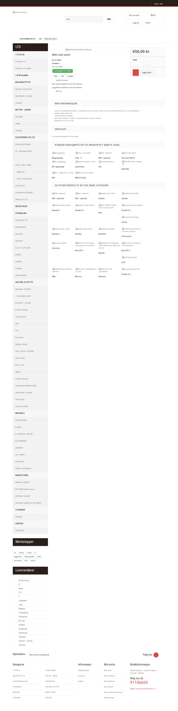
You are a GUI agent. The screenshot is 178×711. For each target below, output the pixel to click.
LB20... (123, 262)
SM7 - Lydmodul (81, 198)
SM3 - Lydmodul (104, 158)
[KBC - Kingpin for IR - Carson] (63, 173)
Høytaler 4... (56, 234)
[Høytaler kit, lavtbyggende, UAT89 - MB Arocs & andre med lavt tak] (109, 245)
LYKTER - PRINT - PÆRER (23, 165)
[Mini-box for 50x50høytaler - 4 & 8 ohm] (86, 270)
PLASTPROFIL (19, 462)
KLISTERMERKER (20, 441)
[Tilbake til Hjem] (15, 38)
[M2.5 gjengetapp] (63, 162)
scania (29, 553)
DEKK (17, 324)
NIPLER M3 (19, 234)
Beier (20, 588)
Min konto (109, 664)
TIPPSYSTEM (19, 400)
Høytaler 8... (56, 210)
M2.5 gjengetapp (58, 167)
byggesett (17, 557)
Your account (134, 15)
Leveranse (81, 676)
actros (33, 560)
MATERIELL (20, 413)
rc (35, 553)
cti (15, 553)
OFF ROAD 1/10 (20, 62)
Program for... (126, 210)
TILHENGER (20, 510)
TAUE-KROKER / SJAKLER (23, 96)
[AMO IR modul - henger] (86, 173)
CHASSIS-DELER (20, 317)
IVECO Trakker (20, 358)
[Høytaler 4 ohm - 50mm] (63, 229)
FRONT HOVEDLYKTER (24, 179)
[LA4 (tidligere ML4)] (109, 162)
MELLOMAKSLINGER (23, 296)
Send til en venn (62, 80)
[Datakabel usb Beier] (109, 229)
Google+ (70, 76)
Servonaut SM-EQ (128, 158)
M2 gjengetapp (57, 158)
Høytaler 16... (80, 210)
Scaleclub (22, 628)
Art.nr (54, 60)
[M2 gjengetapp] (63, 153)
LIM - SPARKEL (20, 455)
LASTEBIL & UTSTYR (24, 282)
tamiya (21, 553)
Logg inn (135, 23)
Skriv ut (59, 91)
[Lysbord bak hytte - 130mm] (86, 162)
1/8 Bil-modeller (21, 75)
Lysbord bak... (80, 167)
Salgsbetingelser (83, 670)
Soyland (21, 637)
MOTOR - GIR (19, 365)
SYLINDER (18, 268)
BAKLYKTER (20, 172)
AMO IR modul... (81, 178)
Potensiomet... (127, 236)
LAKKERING (19, 448)
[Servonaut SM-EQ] (133, 153)
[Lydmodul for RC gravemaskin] (109, 270)
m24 (26, 560)
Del (62, 76)
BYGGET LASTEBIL (21, 310)
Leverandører (25, 570)
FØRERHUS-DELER (21, 344)
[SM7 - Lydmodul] (86, 193)
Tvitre (56, 76)
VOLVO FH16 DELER (21, 406)
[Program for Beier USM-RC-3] (133, 205)
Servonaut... (56, 248)
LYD (40, 39)
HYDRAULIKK (20, 213)
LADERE (17, 124)
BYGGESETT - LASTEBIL (23, 303)
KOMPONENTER (20, 227)
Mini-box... (79, 276)
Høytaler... (102, 198)
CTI (20, 592)
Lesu (20, 604)
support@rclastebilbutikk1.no (145, 689)
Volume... (124, 222)
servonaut (18, 560)
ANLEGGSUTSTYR (22, 82)
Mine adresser (108, 687)
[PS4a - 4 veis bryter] (86, 153)
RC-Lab (21, 620)
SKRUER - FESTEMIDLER (23, 468)
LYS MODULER (20, 186)
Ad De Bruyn (23, 580)
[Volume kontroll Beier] (133, 217)
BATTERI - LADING (23, 110)
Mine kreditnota (109, 681)
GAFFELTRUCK (21, 206)
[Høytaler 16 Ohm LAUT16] (86, 205)
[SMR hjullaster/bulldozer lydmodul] (78, 49)
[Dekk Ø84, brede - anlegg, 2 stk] (133, 163)
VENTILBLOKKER (20, 275)
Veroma (21, 645)
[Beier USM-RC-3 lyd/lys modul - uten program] (109, 206)
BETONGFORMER (21, 420)
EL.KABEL (18, 427)
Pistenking (23, 612)
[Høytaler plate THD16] (86, 229)
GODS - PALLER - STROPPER (24, 351)
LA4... (100, 167)
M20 (39, 557)
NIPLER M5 (19, 241)
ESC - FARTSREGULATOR (23, 151)
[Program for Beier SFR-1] (133, 269)
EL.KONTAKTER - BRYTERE (24, 434)
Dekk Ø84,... (125, 169)
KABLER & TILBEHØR (22, 482)
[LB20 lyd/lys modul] (133, 257)
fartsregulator (29, 557)
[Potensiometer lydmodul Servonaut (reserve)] (133, 230)
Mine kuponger (109, 698)
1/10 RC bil (19, 54)
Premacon (22, 616)
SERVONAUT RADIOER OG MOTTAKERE (28, 503)
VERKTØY (19, 523)
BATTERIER (19, 117)
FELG (17, 331)
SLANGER (18, 262)
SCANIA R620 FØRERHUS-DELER (25, 386)
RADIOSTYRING (21, 475)
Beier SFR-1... (80, 250)
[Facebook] (156, 655)
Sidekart (81, 681)
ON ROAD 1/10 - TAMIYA (23, 68)
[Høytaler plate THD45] (109, 193)
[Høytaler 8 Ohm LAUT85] (63, 205)
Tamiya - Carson (25, 641)
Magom (21, 608)
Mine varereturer (109, 676)
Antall (135, 60)
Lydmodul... (102, 276)
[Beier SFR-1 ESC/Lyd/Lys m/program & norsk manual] (86, 244)
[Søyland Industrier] (37, 20)
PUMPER (18, 255)
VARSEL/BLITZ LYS (21, 200)
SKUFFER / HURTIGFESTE (23, 89)
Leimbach (22, 600)
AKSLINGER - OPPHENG (23, 289)
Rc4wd (21, 624)
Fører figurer (19, 337)
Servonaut (22, 632)
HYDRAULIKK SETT (21, 220)
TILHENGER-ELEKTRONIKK (24, 193)
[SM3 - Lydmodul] (109, 153)
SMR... (54, 276)
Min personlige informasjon (113, 692)
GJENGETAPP (19, 531)
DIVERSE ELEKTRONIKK (23, 144)
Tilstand (55, 63)
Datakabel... (102, 234)
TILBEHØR (18, 103)
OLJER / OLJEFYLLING (22, 248)
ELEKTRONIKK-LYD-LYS (27, 39)
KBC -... (54, 178)
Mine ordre (107, 670)
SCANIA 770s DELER (22, 379)
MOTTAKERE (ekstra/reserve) (25, 489)
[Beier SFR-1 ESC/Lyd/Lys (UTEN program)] (133, 244)
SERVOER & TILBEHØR (22, 496)
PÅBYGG (18, 372)
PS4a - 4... (78, 158)
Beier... (100, 212)
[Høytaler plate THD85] (133, 193)
